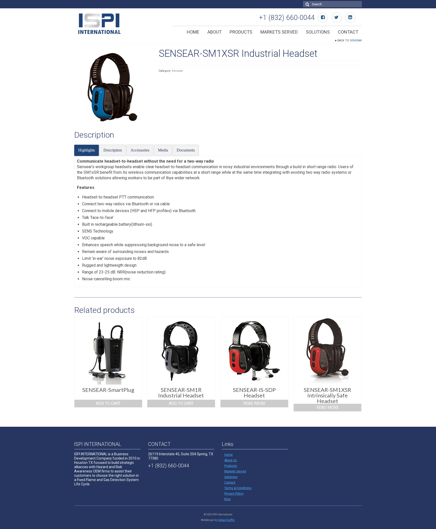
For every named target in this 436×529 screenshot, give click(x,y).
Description (112, 150)
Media (163, 150)
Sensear (356, 40)
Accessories (139, 150)
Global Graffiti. (226, 520)
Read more (254, 403)
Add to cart (108, 403)
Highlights (86, 150)
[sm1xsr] (112, 87)
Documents (186, 150)
